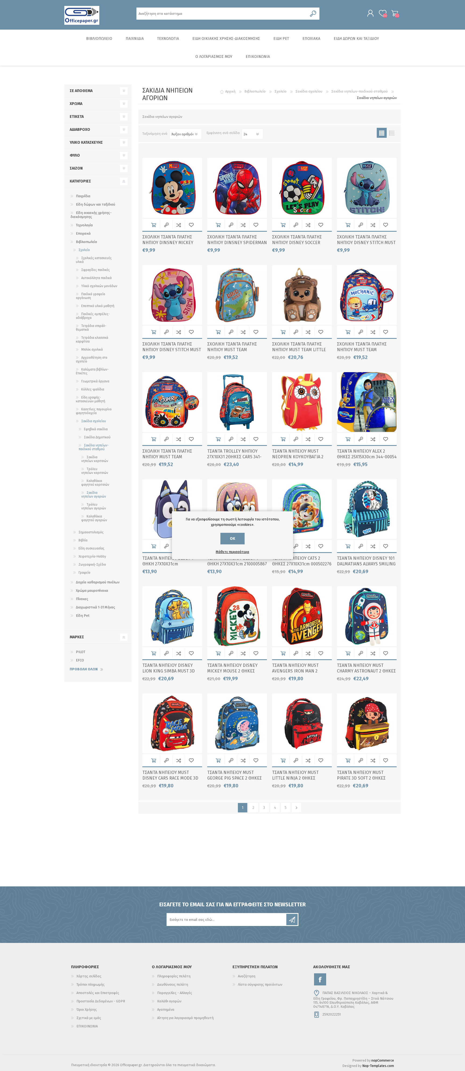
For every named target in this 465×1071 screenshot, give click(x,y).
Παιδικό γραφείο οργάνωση (90, 296)
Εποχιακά (83, 233)
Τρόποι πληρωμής (90, 984)
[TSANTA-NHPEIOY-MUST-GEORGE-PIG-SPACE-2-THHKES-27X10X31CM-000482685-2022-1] (237, 723)
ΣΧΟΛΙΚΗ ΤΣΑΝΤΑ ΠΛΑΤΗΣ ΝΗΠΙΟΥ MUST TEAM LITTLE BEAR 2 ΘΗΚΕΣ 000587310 (299, 349)
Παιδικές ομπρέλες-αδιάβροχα (93, 316)
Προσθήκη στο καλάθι (153, 225)
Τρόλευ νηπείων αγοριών (93, 506)
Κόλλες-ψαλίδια (92, 389)
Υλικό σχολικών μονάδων (99, 286)
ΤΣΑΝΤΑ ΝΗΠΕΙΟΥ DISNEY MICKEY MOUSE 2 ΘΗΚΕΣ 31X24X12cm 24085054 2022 (233, 671)
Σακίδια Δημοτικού (97, 437)
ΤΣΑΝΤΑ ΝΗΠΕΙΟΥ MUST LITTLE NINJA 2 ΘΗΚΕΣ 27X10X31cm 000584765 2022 (299, 778)
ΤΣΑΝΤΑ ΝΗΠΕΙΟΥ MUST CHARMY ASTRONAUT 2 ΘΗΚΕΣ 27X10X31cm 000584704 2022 (366, 671)
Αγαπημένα (165, 1009)
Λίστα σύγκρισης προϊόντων (260, 984)
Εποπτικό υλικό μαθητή (97, 306)
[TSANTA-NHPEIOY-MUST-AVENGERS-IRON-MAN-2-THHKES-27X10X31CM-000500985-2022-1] (302, 616)
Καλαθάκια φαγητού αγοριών (94, 518)
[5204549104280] (367, 402)
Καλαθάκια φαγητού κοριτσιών (95, 483)
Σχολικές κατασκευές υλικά (94, 260)
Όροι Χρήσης (86, 1009)
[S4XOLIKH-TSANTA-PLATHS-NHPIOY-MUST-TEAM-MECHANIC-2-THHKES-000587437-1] (367, 295)
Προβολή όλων (84, 669)
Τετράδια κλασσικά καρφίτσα (92, 339)
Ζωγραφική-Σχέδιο (92, 564)
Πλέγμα (382, 133)
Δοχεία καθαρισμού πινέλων (97, 582)
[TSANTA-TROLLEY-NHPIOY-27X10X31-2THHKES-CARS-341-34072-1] (237, 402)
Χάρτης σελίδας (88, 976)
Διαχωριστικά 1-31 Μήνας (95, 607)
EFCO (80, 660)
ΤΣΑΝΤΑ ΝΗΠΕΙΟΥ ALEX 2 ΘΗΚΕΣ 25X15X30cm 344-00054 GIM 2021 (367, 457)
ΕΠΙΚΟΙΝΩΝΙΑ (87, 1026)
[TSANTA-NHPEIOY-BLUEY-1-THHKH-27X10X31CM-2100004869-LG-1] (172, 509)
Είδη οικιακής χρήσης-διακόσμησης (91, 215)
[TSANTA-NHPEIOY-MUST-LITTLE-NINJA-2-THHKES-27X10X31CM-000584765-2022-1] (302, 723)
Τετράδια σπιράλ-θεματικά (91, 328)
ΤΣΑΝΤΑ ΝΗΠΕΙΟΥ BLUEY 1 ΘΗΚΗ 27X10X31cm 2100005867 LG (237, 564)
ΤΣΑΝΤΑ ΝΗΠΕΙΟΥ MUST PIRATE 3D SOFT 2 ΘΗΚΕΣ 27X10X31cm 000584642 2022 (364, 778)
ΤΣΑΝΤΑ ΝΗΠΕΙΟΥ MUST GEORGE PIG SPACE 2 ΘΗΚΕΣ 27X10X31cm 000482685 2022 (235, 778)
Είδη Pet (82, 616)
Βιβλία (83, 540)
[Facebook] (320, 979)
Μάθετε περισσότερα (232, 552)
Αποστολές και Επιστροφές (97, 993)
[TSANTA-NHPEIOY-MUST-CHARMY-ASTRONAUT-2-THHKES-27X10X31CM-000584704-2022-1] (367, 616)
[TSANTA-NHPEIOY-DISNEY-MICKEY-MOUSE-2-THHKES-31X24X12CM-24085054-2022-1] (237, 616)
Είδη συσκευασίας (91, 548)
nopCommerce (382, 1060)
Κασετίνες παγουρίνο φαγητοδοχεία (94, 411)
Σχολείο (84, 250)
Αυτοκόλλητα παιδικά (96, 278)
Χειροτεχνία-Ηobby (92, 556)
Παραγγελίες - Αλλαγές (174, 993)
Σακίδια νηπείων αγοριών (93, 494)
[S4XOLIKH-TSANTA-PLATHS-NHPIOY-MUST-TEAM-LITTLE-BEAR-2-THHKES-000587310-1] (302, 295)
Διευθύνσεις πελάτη (172, 984)
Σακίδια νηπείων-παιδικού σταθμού (94, 447)
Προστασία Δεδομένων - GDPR (100, 1001)
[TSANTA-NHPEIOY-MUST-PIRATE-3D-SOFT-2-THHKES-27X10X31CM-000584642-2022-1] (367, 723)
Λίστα (392, 133)
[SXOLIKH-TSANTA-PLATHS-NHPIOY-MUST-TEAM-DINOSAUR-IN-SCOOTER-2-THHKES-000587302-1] (237, 295)
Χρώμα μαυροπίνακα (92, 591)
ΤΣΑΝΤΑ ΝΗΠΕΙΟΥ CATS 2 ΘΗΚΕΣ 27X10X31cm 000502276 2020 (302, 564)
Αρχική (230, 91)
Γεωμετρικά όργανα (95, 381)
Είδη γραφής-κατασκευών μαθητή (90, 399)
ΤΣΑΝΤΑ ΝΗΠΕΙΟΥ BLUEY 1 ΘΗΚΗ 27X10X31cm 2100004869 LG (167, 564)
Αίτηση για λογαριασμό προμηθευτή (185, 1018)
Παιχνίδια (83, 196)
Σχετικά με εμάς (88, 1018)
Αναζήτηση (246, 976)
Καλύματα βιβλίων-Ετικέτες (92, 371)
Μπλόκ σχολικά (92, 349)
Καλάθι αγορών (395, 13)
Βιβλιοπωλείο (86, 242)
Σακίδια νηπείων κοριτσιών (94, 459)
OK (232, 538)
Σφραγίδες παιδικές (95, 270)
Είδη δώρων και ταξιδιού (95, 204)
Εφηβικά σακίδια (96, 429)
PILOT (80, 652)
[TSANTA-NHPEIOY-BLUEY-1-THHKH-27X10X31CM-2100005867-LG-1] (237, 509)
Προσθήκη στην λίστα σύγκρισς (178, 225)
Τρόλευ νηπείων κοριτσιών (94, 471)
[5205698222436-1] (302, 402)
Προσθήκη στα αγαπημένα (191, 225)
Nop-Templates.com (378, 1066)
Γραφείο (84, 573)
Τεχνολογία (84, 225)
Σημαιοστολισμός (91, 532)
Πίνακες (82, 599)
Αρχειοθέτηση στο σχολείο (91, 359)
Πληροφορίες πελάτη (174, 976)
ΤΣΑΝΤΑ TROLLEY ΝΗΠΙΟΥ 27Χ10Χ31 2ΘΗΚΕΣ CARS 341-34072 (234, 457)
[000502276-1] (302, 509)
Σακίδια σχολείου (93, 421)
